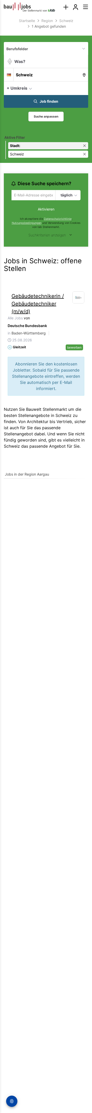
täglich (66, 195)
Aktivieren (46, 210)
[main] (46, 251)
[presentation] (65, 7)
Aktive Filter (14, 137)
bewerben (74, 348)
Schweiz (12, 446)
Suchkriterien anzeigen (47, 236)
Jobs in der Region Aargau (27, 474)
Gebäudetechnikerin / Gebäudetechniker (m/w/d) (38, 304)
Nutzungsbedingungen (26, 223)
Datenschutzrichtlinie (58, 219)
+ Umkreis (17, 88)
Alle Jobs (15, 318)
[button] (83, 87)
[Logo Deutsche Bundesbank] (78, 298)
